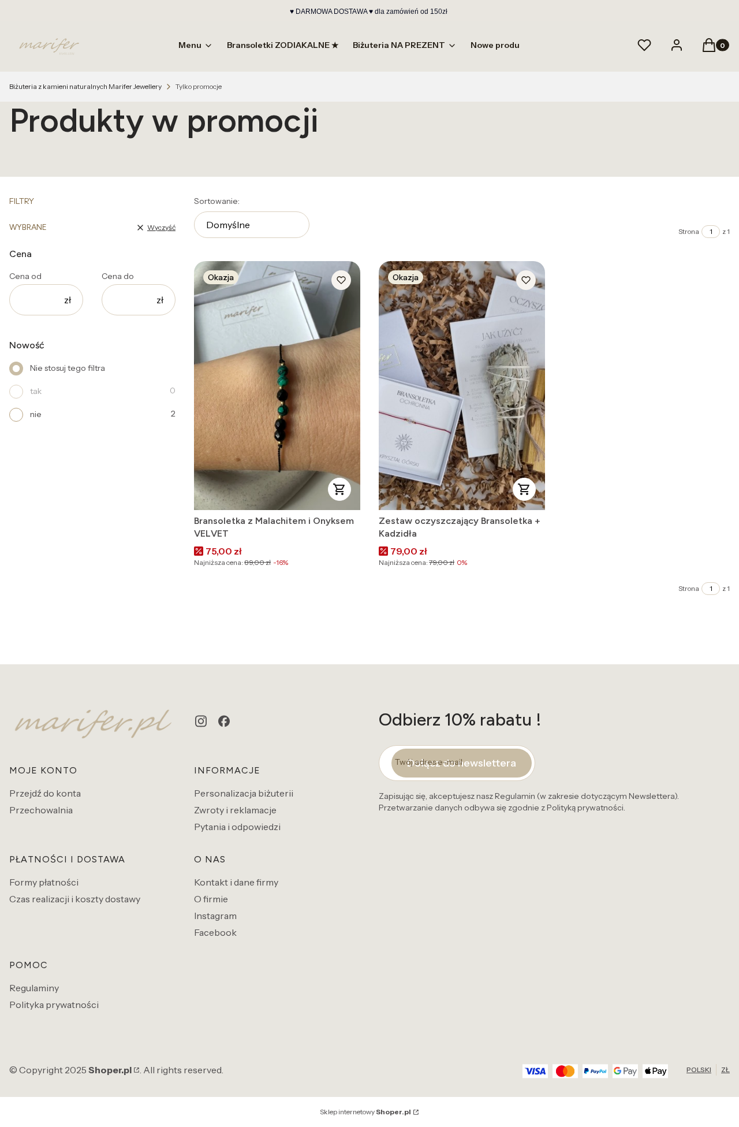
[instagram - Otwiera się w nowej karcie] (201, 721)
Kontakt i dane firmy (236, 882)
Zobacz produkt (524, 489)
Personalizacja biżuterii (243, 793)
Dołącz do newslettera (461, 763)
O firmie (211, 899)
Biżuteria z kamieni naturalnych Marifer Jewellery (85, 86)
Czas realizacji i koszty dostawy (74, 899)
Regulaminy (34, 988)
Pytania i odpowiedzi (237, 826)
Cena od (25, 276)
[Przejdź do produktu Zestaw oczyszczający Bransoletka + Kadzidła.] (462, 385)
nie (36, 414)
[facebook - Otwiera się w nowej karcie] (224, 721)
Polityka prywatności (54, 1004)
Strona (688, 231)
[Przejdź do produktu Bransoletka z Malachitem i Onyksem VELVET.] (277, 385)
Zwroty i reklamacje (235, 810)
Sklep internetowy (365, 1111)
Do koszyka (339, 489)
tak (36, 391)
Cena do (118, 276)
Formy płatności (44, 882)
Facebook (215, 932)
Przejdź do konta (45, 793)
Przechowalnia (41, 810)
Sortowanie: (217, 201)
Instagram (215, 915)
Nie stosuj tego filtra (67, 368)
